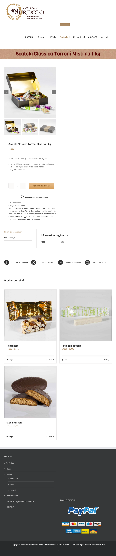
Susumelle (21, 214)
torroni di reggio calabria (24, 216)
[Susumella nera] (30, 392)
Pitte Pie (43, 211)
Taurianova (30, 214)
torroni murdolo (41, 216)
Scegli (10, 360)
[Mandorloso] (30, 315)
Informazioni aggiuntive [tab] (13, 232)
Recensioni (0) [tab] (9, 237)
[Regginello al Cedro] (86, 315)
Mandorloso (13, 345)
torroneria (39, 214)
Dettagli (51, 360)
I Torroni (9, 474)
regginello (52, 211)
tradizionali (22, 219)
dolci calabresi (17, 208)
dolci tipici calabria (45, 208)
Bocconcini (14, 479)
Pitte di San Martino (32, 211)
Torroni (46, 214)
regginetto (12, 214)
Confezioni (21, 205)
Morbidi (13, 490)
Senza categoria (12, 496)
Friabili (12, 484)
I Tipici (8, 469)
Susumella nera (14, 422)
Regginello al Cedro (71, 345)
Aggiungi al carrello (41, 185)
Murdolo (21, 211)
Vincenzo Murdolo (34, 219)
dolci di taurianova (31, 208)
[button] (107, 36)
